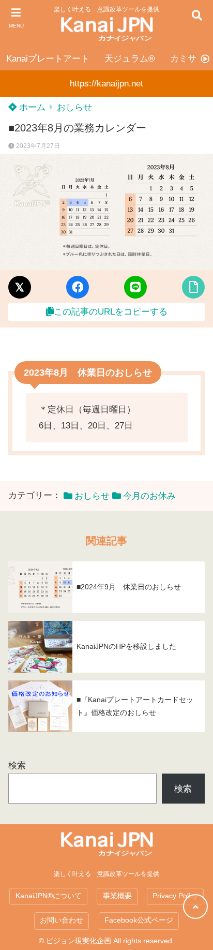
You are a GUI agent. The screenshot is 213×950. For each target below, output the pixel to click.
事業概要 (117, 896)
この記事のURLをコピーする (111, 312)
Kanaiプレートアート (47, 59)
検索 (17, 765)
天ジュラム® (129, 59)
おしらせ (74, 107)
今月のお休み (149, 496)
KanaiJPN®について (49, 896)
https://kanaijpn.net (106, 83)
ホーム (31, 107)
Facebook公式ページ (138, 920)
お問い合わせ (61, 920)
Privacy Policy (175, 896)
